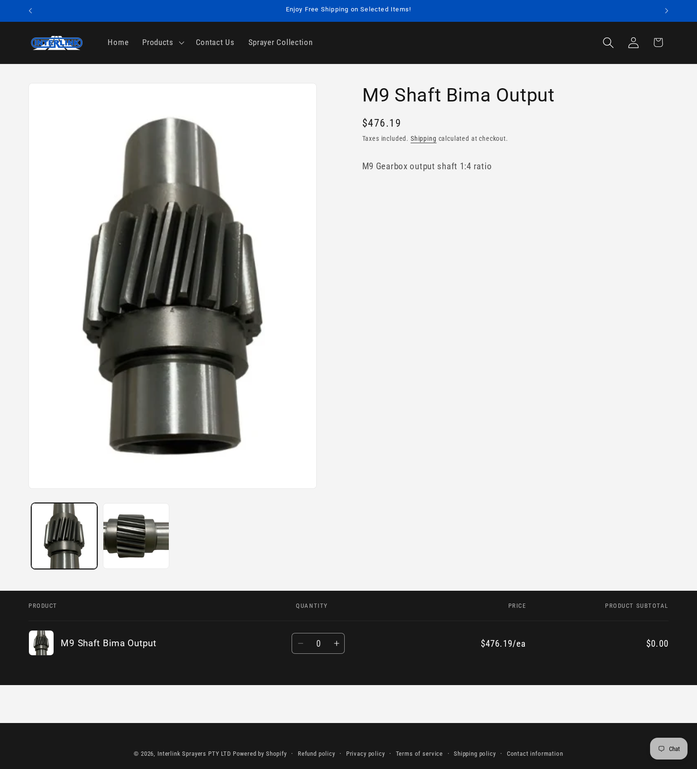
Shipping (424, 139)
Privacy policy (365, 753)
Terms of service (419, 753)
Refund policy (316, 753)
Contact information (535, 753)
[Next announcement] (666, 11)
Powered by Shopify (260, 753)
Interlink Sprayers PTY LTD (194, 753)
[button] (162, 43)
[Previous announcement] (30, 11)
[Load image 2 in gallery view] (136, 536)
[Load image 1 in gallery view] (64, 536)
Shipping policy (475, 753)
